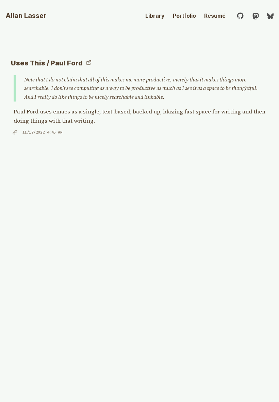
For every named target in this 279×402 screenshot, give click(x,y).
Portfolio (184, 15)
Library (155, 15)
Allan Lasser (25, 16)
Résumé (215, 15)
